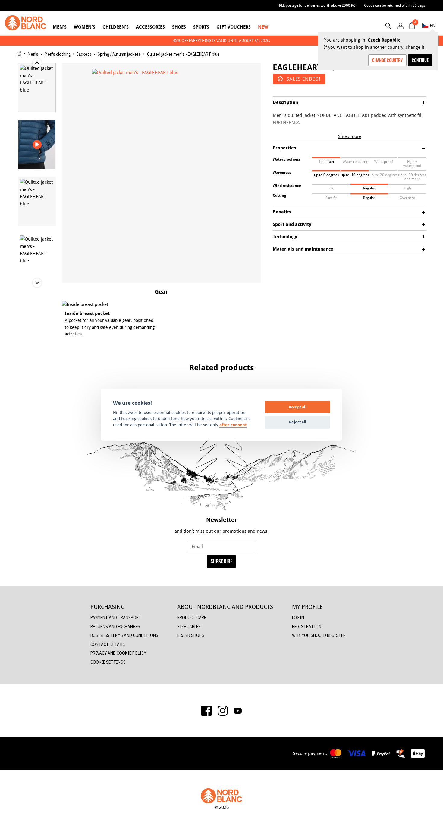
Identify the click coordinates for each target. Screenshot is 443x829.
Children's (115, 27)
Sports (201, 27)
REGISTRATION (306, 626)
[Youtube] (238, 710)
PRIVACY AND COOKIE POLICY (118, 653)
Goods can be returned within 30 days (394, 5)
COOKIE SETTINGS (108, 662)
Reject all (297, 421)
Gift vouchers (233, 27)
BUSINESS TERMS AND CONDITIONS (124, 635)
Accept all (297, 406)
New (263, 27)
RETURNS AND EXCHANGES (115, 626)
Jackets (84, 54)
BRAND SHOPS (190, 635)
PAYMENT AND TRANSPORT (115, 617)
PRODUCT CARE (191, 617)
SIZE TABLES (189, 626)
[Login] (400, 25)
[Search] (388, 26)
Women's (84, 27)
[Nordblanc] (26, 23)
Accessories (150, 27)
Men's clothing (58, 54)
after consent (233, 424)
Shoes (179, 27)
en (432, 25)
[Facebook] (206, 711)
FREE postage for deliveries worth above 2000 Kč (316, 5)
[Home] (19, 53)
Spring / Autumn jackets (119, 54)
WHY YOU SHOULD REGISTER (319, 635)
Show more (349, 136)
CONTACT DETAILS (108, 644)
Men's (60, 27)
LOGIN (298, 617)
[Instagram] (223, 711)
